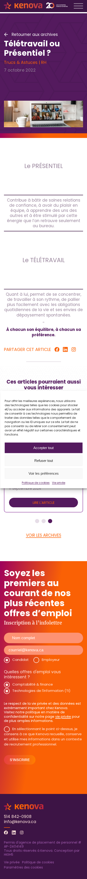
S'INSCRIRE (20, 760)
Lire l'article (44, 502)
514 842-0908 (18, 816)
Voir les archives (43, 535)
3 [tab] (50, 521)
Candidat (20, 659)
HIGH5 (8, 854)
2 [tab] (44, 521)
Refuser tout (43, 461)
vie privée (63, 716)
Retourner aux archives (35, 34)
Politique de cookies (36, 483)
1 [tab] (37, 521)
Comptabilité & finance (32, 684)
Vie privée (58, 483)
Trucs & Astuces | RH (25, 62)
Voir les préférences (44, 473)
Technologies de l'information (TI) (41, 690)
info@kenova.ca (20, 821)
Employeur (51, 659)
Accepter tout (43, 448)
